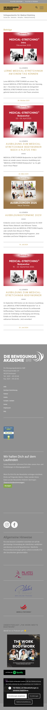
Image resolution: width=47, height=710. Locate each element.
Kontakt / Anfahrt (8, 401)
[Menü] (40, 7)
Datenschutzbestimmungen (14, 483)
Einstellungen (34, 696)
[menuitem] (16, 1)
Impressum (7, 408)
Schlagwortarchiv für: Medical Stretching (19, 15)
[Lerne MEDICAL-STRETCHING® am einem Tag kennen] (23, 48)
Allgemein (23, 68)
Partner (5, 394)
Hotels (5, 397)
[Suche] (35, 7)
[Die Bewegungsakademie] (19, 7)
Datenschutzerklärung (23, 702)
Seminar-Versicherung (10, 390)
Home (5, 404)
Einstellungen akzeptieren (16, 696)
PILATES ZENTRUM (16, 1)
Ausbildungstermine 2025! (23, 215)
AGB (4, 386)
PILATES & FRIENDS (31, 1)
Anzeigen (8, 486)
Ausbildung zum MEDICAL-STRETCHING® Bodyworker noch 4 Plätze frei (23, 147)
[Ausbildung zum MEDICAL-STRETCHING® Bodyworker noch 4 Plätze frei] (23, 121)
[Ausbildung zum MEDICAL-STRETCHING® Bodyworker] (23, 270)
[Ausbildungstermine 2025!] (23, 193)
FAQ (4, 411)
